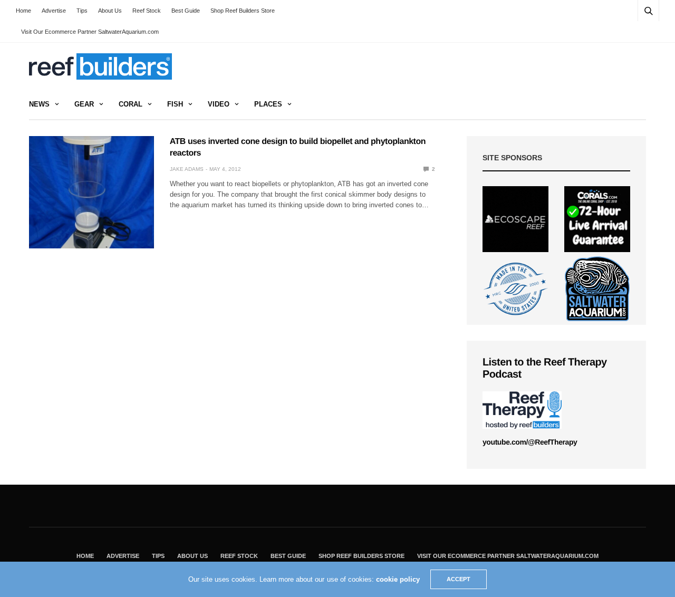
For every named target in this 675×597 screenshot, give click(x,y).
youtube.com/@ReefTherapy (530, 442)
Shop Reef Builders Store (242, 10)
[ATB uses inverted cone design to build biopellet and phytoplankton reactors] (91, 192)
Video (218, 104)
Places (268, 104)
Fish (175, 104)
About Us (110, 10)
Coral (130, 104)
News (39, 104)
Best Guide (185, 10)
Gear (84, 104)
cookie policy (398, 579)
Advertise (54, 10)
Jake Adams (187, 169)
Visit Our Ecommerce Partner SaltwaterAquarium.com (90, 31)
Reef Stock (146, 10)
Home (23, 10)
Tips (82, 10)
